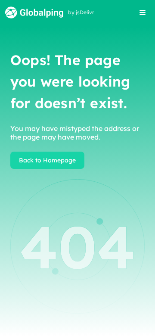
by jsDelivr (81, 12)
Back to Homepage (47, 160)
